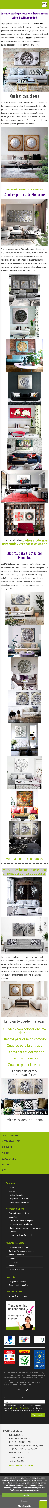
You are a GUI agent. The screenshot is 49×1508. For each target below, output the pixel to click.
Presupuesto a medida (18, 1285)
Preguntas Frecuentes (18, 1198)
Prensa (12, 1191)
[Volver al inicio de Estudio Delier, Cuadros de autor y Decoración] (44, 3)
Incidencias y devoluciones (20, 1224)
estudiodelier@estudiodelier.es (21, 1465)
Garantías (13, 1217)
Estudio (12, 1187)
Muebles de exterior (17, 1254)
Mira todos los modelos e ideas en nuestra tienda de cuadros (24, 872)
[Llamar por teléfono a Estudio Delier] (36, 3)
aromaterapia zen (10, 1135)
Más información (24, 1506)
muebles (5, 1152)
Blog (4, 1170)
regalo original (9, 1158)
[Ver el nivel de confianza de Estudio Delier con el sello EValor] (24, 1315)
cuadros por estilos (12, 1141)
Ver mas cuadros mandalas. (24, 858)
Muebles (12, 1265)
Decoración (14, 1262)
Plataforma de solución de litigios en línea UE (25, 1230)
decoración (7, 1147)
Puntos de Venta (16, 1195)
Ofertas (5, 1164)
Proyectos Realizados (18, 1281)
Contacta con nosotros (19, 1213)
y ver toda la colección (24, 541)
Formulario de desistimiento (21, 1235)
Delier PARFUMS (16, 1269)
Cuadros (12, 1258)
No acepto (24, 1501)
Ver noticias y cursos (18, 1296)
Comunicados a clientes (19, 1202)
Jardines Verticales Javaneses (21, 1251)
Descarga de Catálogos (19, 1247)
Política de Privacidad (19, 1408)
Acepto (25, 1495)
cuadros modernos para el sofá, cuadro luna (24, 189)
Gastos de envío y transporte (21, 1220)
